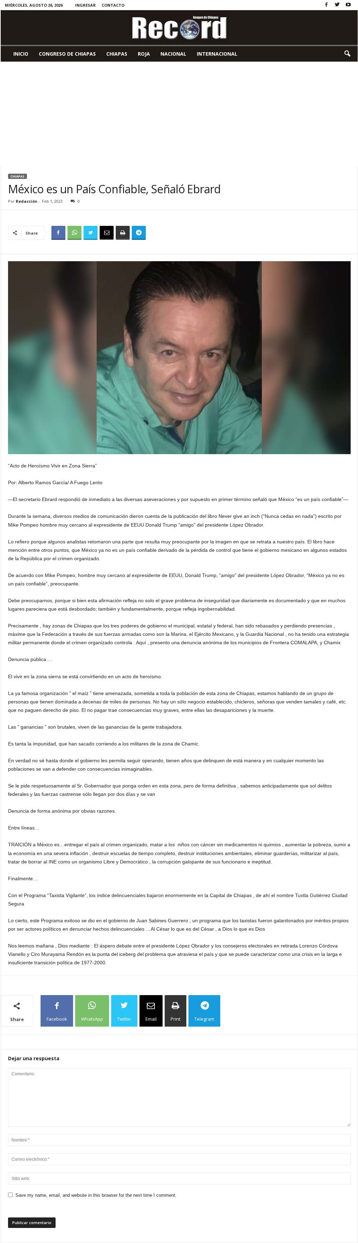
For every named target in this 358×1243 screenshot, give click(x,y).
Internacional (217, 53)
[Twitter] (337, 5)
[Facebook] (326, 5)
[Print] (123, 233)
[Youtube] (348, 5)
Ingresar (85, 5)
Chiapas (116, 53)
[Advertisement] (179, 114)
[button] (347, 54)
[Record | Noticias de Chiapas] (179, 27)
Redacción (26, 201)
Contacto (113, 5)
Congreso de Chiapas (67, 53)
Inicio (20, 53)
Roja (144, 53)
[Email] (107, 233)
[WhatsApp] (74, 233)
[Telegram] (139, 233)
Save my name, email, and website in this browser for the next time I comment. (96, 1195)
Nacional (173, 53)
